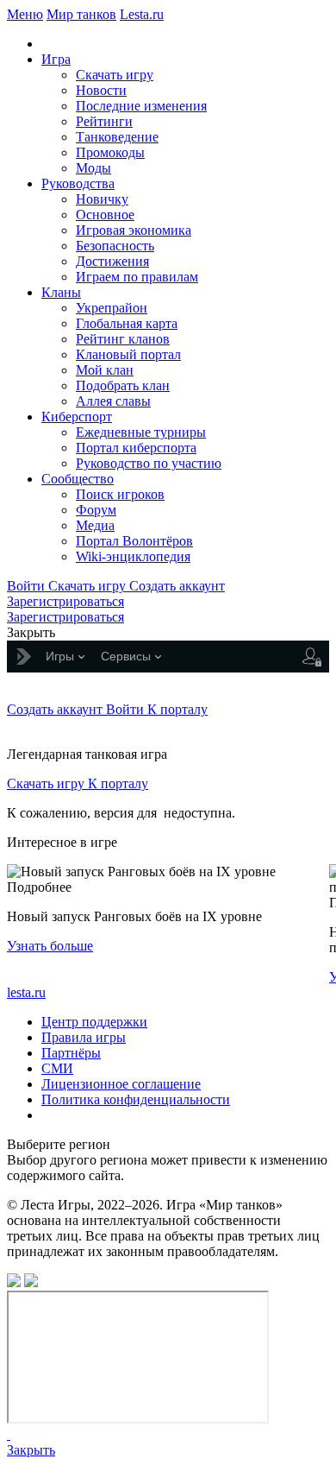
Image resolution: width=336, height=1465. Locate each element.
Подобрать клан (123, 385)
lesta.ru (26, 992)
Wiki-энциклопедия (133, 556)
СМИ (57, 1068)
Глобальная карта (126, 323)
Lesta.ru (142, 14)
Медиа (95, 525)
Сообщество (77, 478)
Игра (56, 59)
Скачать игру (114, 74)
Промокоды (110, 152)
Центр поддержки (94, 1021)
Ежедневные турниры (141, 432)
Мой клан (105, 370)
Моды (93, 168)
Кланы (61, 292)
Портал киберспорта (136, 447)
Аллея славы (113, 401)
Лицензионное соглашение (121, 1084)
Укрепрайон (111, 307)
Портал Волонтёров (134, 541)
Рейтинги (104, 121)
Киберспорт (76, 416)
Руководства (78, 183)
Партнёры (71, 1052)
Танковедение (117, 136)
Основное (105, 214)
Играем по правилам (137, 276)
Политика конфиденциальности (135, 1099)
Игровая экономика (133, 230)
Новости (101, 90)
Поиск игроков (120, 494)
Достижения (112, 261)
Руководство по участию (148, 463)
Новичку (102, 199)
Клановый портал (128, 354)
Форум (96, 509)
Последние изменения (141, 105)
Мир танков (81, 14)
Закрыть (31, 1450)
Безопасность (115, 245)
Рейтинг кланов (123, 339)
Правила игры (83, 1037)
